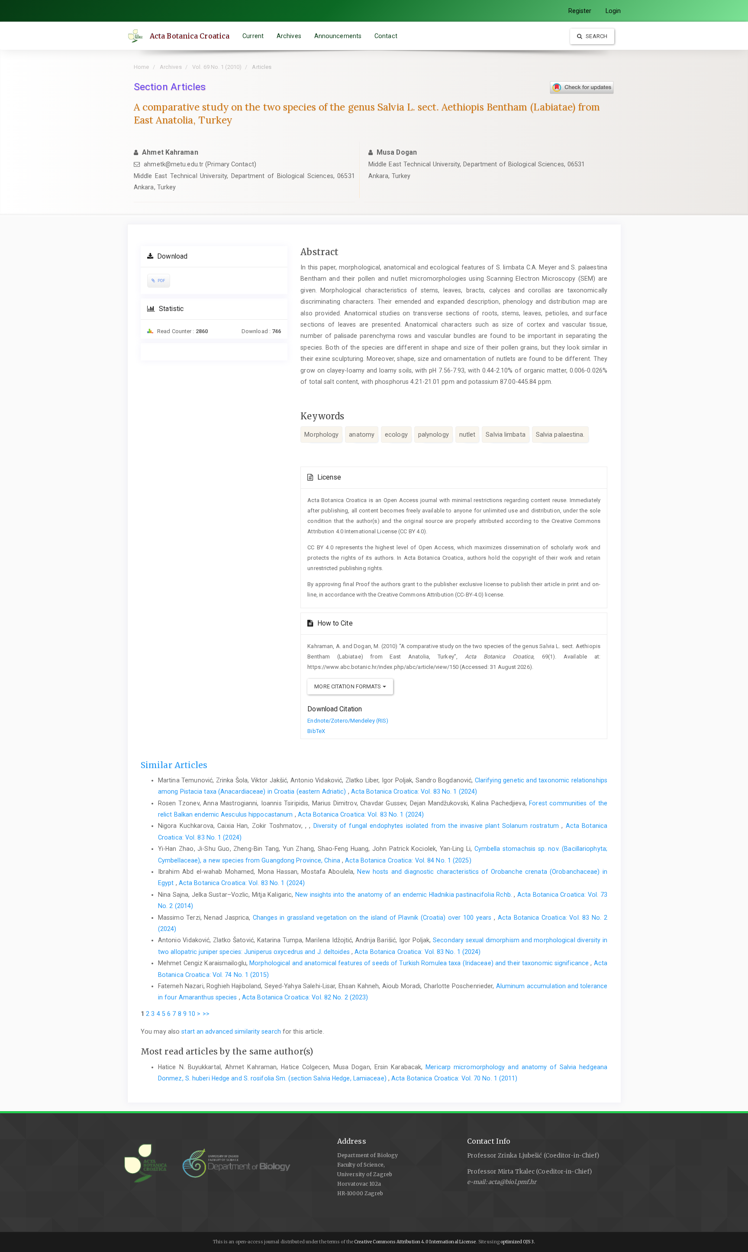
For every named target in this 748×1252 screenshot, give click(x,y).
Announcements (337, 35)
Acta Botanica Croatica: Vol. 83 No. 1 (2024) (414, 791)
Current (253, 35)
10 (191, 1013)
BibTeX (316, 731)
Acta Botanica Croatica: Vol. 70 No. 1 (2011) (454, 1078)
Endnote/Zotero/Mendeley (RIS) (347, 720)
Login (613, 10)
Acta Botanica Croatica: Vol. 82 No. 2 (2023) (305, 997)
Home (141, 67)
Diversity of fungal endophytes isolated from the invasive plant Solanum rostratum (437, 825)
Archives (289, 35)
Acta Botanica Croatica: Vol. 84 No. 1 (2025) (408, 860)
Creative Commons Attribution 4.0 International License (415, 1242)
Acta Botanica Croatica (189, 36)
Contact (385, 35)
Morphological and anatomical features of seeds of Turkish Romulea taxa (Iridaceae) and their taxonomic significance (419, 963)
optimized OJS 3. (517, 1242)
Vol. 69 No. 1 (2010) (217, 67)
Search (595, 36)
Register (580, 10)
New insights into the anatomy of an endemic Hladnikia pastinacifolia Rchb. (404, 894)
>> (206, 1013)
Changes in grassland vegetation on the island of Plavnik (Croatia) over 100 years (373, 917)
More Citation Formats (348, 686)
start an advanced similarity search (231, 1031)
